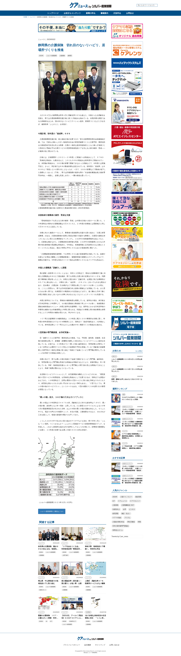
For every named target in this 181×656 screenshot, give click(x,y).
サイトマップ (100, 645)
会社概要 (87, 645)
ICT (51, 621)
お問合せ (130, 13)
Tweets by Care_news (120, 536)
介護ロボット (42, 589)
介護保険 (62, 55)
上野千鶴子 (65, 555)
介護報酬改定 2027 (128, 505)
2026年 (114, 497)
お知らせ (114, 356)
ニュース (41, 543)
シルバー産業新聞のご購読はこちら (51, 511)
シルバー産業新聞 (52, 55)
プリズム (127, 517)
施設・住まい (126, 513)
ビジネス (132, 509)
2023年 (41, 55)
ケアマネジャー (135, 501)
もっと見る (139, 351)
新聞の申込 (90, 13)
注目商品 (88, 612)
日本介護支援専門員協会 (120, 526)
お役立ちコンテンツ (72, 13)
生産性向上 (116, 509)
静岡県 (70, 55)
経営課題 (115, 513)
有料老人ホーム (117, 530)
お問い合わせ (114, 645)
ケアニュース (122, 501)
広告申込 (117, 13)
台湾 (124, 509)
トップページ (53, 13)
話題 (124, 394)
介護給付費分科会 (118, 522)
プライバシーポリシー (71, 645)
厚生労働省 (131, 522)
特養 (139, 522)
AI (46, 621)
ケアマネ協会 (116, 517)
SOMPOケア (72, 621)
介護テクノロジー (126, 497)
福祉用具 (138, 497)
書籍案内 (104, 13)
